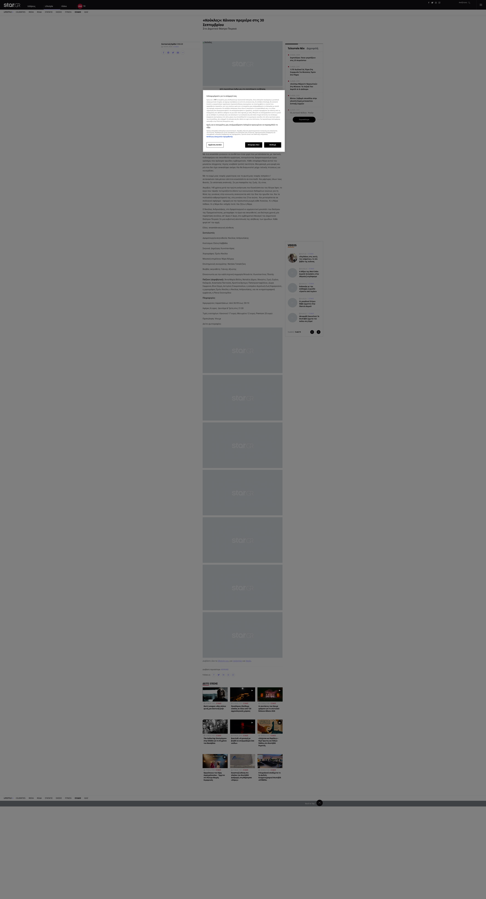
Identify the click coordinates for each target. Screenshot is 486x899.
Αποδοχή (272, 145)
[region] (244, 121)
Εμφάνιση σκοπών (215, 145)
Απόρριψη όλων (253, 145)
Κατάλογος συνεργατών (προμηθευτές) (220, 137)
